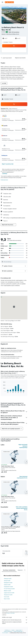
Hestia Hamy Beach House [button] (7, 466)
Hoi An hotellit (5, 632)
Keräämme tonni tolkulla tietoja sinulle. (11, 620)
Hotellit (12, 630)
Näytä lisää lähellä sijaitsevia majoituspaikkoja (23, 446)
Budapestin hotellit (8, 582)
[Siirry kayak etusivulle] (9, 2)
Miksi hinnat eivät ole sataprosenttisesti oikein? (11, 622)
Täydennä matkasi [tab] (22, 570)
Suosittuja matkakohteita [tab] (9, 570)
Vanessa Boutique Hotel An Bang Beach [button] (10, 527)
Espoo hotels (7, 598)
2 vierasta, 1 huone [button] (7, 42)
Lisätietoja (4, 173)
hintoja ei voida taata (10, 613)
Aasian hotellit (19, 630)
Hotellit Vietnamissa (8, 631)
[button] (2, 2)
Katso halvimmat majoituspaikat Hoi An (22, 477)
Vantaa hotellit (7, 580)
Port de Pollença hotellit (9, 588)
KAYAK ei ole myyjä (7, 617)
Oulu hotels (6, 596)
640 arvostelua (15, 32)
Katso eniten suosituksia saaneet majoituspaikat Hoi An (21, 508)
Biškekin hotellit (7, 590)
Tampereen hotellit (8, 594)
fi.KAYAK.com (7, 630)
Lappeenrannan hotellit (9, 592)
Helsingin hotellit (7, 578)
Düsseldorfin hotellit (8, 586)
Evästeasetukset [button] (4, 180)
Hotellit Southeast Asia (17, 631)
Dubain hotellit (7, 584)
